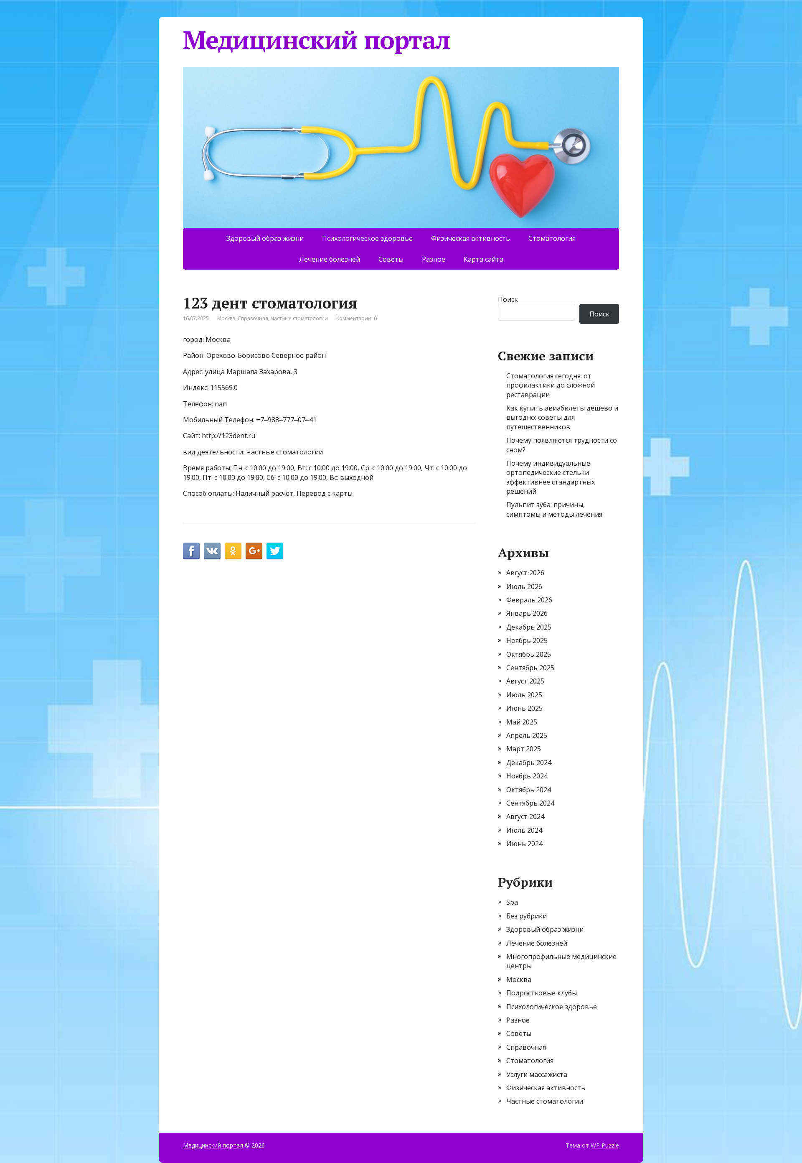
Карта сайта (483, 259)
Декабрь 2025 (528, 627)
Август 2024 (525, 816)
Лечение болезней (329, 259)
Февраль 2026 (529, 599)
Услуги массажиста (536, 1074)
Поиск (508, 299)
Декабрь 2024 (528, 762)
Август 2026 (525, 572)
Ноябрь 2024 (527, 775)
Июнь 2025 (524, 708)
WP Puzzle (605, 1145)
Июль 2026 (524, 586)
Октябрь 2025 (528, 654)
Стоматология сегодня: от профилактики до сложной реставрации (550, 385)
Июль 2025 (524, 694)
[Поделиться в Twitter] (274, 551)
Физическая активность (470, 238)
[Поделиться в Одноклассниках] (233, 551)
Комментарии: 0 (356, 318)
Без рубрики (526, 916)
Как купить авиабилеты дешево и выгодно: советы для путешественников (562, 417)
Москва (226, 318)
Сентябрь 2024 (530, 803)
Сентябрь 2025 (530, 667)
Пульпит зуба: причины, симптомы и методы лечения (554, 509)
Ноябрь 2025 (527, 640)
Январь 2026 (527, 613)
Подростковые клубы (541, 992)
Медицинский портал (316, 39)
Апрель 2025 (526, 735)
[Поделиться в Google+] (254, 551)
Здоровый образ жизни (265, 238)
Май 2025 (521, 722)
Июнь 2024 (524, 843)
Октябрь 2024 (528, 789)
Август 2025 (525, 681)
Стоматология (552, 238)
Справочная (253, 318)
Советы (391, 259)
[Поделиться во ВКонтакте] (212, 551)
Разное (433, 259)
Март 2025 (523, 748)
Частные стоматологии (299, 318)
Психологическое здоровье (367, 238)
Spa (512, 902)
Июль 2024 (524, 830)
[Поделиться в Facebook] (191, 551)
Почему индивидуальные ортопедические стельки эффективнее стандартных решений (550, 477)
